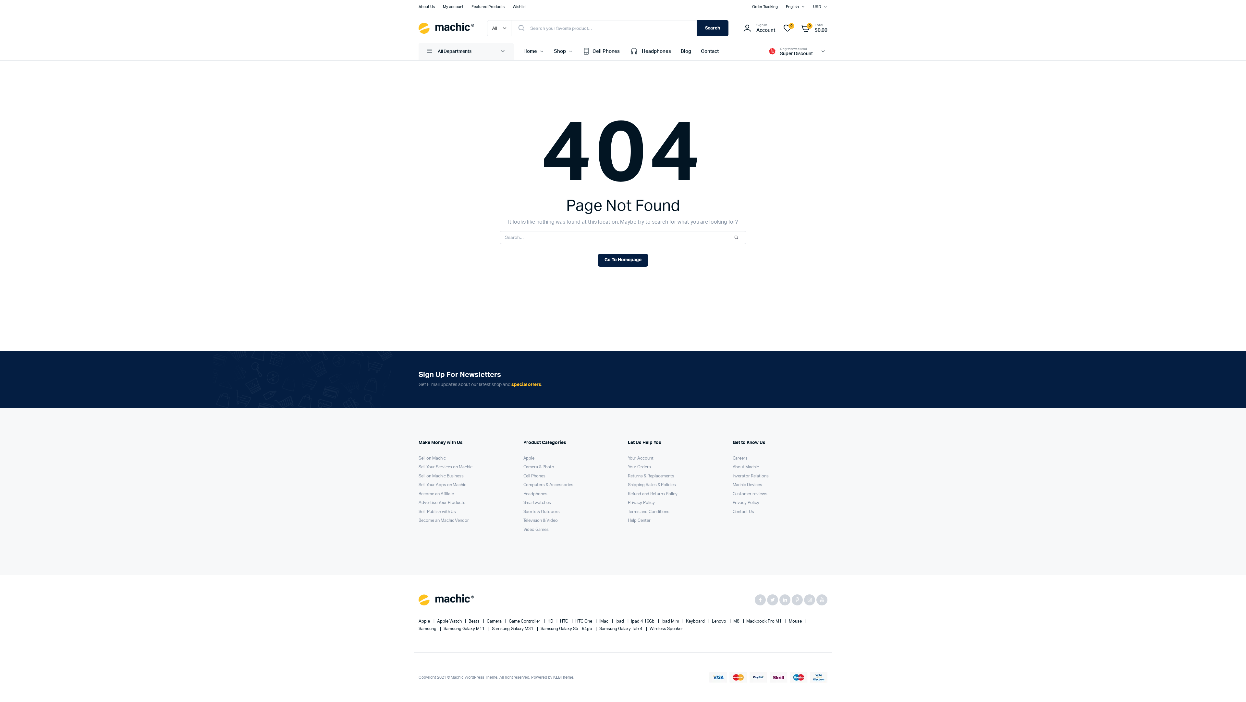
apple (425, 621)
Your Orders (639, 467)
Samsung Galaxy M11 (465, 629)
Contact (710, 51)
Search (712, 28)
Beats (475, 621)
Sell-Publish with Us (437, 512)
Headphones (656, 51)
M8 (736, 621)
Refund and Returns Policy (653, 494)
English (792, 7)
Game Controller (525, 621)
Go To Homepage (623, 260)
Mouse (796, 621)
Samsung (428, 629)
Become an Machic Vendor (444, 521)
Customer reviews (750, 494)
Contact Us (743, 512)
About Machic (746, 467)
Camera (495, 621)
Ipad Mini (671, 621)
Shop (560, 51)
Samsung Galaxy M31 (513, 629)
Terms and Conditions (648, 512)
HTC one (584, 621)
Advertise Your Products (442, 503)
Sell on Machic (432, 458)
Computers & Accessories (548, 485)
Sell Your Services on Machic (445, 467)
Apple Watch (450, 621)
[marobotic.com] (446, 28)
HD (550, 621)
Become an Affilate (436, 494)
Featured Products (488, 7)
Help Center (639, 521)
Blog (686, 51)
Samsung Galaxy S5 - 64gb (567, 629)
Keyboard (696, 621)
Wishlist (520, 7)
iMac (604, 621)
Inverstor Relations (751, 476)
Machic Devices (748, 485)
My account (453, 7)
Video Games (536, 530)
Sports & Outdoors (541, 512)
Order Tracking (765, 7)
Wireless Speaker (666, 629)
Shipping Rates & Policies (652, 485)
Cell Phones (606, 51)
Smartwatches (537, 503)
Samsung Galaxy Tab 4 (621, 629)
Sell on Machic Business (441, 476)
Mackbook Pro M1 (764, 621)
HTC (564, 621)
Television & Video (540, 521)
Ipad (620, 621)
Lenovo (719, 621)
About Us (427, 7)
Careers (740, 458)
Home (530, 51)
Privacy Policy (641, 503)
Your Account (641, 458)
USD (817, 7)
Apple (529, 458)
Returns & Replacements (651, 476)
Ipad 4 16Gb (643, 621)
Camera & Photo (539, 467)
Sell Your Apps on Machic (442, 485)
